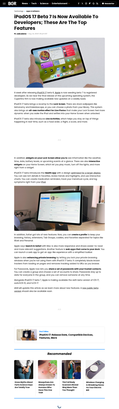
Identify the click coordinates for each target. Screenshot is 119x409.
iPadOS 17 (42, 93)
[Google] (93, 3)
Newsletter (109, 3)
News (25, 3)
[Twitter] (82, 3)
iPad (43, 182)
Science (44, 3)
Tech (34, 3)
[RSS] (97, 3)
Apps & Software (32, 11)
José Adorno (21, 34)
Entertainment (59, 3)
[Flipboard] (90, 3)
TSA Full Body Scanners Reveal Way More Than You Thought (70, 386)
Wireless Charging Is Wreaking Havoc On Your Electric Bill (95, 386)
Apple (57, 93)
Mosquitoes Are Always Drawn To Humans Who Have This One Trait (46, 387)
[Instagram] (86, 3)
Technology (18, 11)
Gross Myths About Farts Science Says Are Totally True (24, 385)
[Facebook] (79, 3)
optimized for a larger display (86, 173)
